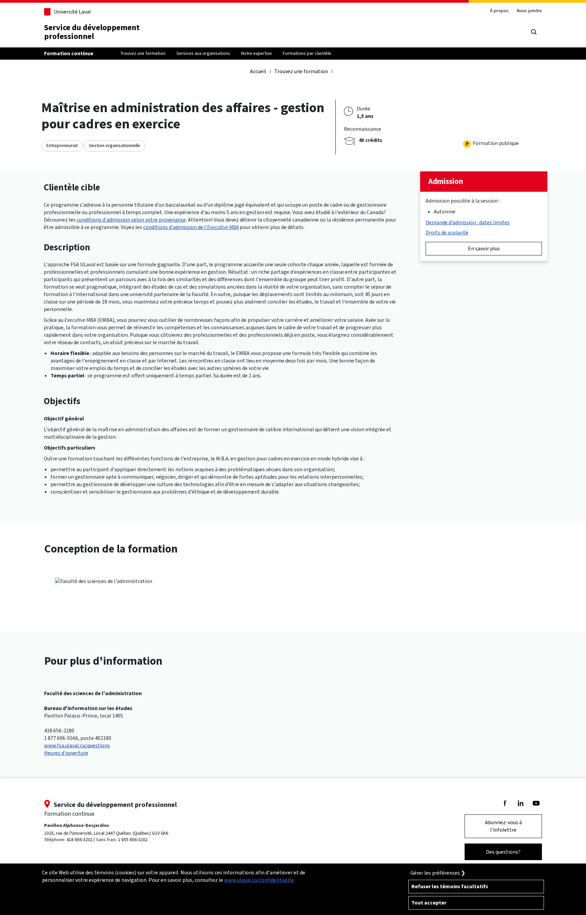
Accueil (258, 71)
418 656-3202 (79, 839)
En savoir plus (484, 248)
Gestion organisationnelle (114, 145)
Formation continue (68, 53)
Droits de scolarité (447, 232)
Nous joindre (529, 11)
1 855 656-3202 (133, 839)
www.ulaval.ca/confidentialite (259, 879)
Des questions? (503, 851)
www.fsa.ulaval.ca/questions (77, 745)
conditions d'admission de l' (191, 227)
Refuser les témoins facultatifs (449, 886)
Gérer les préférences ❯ (437, 872)
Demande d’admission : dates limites (468, 222)
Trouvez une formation (301, 71)
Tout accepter (428, 902)
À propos (499, 11)
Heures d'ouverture (66, 752)
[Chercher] (534, 32)
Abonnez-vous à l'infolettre (503, 826)
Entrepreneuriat (62, 145)
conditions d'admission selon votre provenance (131, 219)
